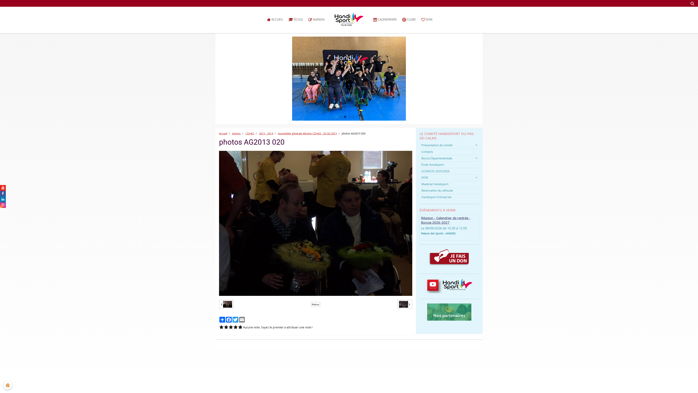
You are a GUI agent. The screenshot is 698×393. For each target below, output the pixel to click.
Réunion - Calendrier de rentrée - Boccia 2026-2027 (445, 220)
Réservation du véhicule (437, 190)
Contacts (427, 152)
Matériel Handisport (434, 184)
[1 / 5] (221, 327)
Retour (315, 304)
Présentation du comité (436, 145)
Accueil (277, 19)
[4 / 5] (236, 327)
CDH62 (250, 133)
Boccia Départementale (436, 158)
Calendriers (387, 19)
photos (236, 133)
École (298, 19)
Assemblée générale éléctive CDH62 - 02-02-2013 (307, 133)
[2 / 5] (226, 327)
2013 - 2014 (266, 133)
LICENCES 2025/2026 (435, 171)
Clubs (411, 19)
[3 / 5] (231, 327)
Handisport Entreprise (436, 197)
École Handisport (432, 165)
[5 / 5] (240, 327)
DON (428, 19)
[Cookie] (8, 385)
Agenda (318, 19)
